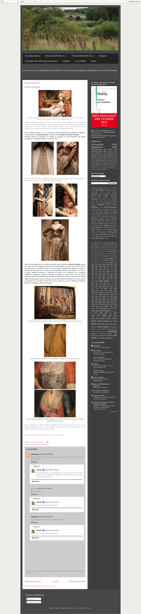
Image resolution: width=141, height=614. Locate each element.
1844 (111, 266)
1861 (115, 270)
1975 (107, 302)
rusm (77, 608)
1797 (98, 259)
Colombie (114, 199)
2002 (110, 313)
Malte (112, 216)
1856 (104, 270)
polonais (104, 157)
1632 (107, 249)
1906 (104, 283)
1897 (115, 279)
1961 (107, 299)
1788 (102, 257)
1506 (115, 244)
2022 (107, 324)
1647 (92, 251)
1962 (111, 299)
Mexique (114, 218)
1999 (97, 311)
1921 (107, 287)
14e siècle (107, 244)
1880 (103, 275)
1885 (96, 277)
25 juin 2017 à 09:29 (45, 488)
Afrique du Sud (107, 188)
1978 (92, 304)
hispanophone (96, 150)
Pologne (100, 223)
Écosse (114, 236)
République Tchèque (102, 227)
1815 (105, 260)
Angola (96, 191)
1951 (96, 297)
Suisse (109, 231)
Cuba (93, 202)
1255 (104, 242)
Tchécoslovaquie (112, 233)
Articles (30, 599)
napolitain (104, 167)
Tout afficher (114, 411)
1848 (100, 268)
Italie (115, 213)
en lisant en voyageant (101, 390)
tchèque (104, 162)
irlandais (112, 164)
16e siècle (113, 251)
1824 (95, 263)
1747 (115, 253)
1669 (101, 251)
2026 (96, 327)
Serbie (93, 231)
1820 (115, 260)
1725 (107, 253)
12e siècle (111, 242)
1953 (104, 297)
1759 (95, 255)
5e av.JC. (112, 329)
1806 (115, 259)
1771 (109, 255)
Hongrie (106, 211)
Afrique (100, 188)
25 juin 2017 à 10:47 (46, 517)
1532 (95, 246)
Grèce (100, 209)
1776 (115, 255)
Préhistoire (101, 335)
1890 (115, 277)
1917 (92, 287)
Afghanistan (94, 188)
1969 (111, 301)
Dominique (35, 517)
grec (101, 155)
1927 (105, 289)
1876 (115, 273)
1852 (115, 268)
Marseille (94, 218)
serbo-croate (95, 160)
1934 (111, 291)
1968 (107, 301)
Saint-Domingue (112, 229)
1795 (92, 259)
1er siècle (94, 313)
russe (93, 153)
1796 (95, 259)
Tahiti (97, 232)
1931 (97, 291)
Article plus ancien (77, 581)
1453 (102, 244)
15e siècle (114, 248)
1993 (100, 308)
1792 (108, 257)
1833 (96, 264)
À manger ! (66, 61)
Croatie (115, 201)
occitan (93, 169)
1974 (104, 302)
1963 (115, 299)
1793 (111, 257)
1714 (95, 253)
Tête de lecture (98, 370)
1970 (115, 301)
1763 (101, 255)
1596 (109, 247)
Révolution (108, 335)
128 (107, 242)
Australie (107, 193)
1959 (100, 299)
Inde (110, 211)
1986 (97, 306)
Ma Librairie (97, 350)
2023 (111, 324)
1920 (104, 287)
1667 (98, 251)
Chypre (108, 199)
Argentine (94, 193)
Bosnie (93, 197)
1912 (100, 285)
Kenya (103, 215)
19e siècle (105, 310)
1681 (107, 251)
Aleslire (96, 364)
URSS (101, 234)
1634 (110, 249)
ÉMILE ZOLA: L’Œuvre (100, 387)
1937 (96, 293)
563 (107, 329)
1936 (92, 293)
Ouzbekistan (114, 222)
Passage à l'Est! (98, 395)
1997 (115, 308)
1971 (92, 302)
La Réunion (99, 216)
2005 (98, 316)
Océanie (107, 222)
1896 (111, 279)
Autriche (114, 193)
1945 (100, 295)
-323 (92, 242)
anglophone (97, 147)
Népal (103, 222)
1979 (96, 304)
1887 (103, 277)
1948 (112, 295)
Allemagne (100, 190)
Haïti (101, 211)
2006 (104, 315)
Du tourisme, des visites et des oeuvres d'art (41, 61)
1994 (104, 308)
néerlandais (112, 167)
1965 (96, 301)
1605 (98, 249)
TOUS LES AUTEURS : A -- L (56, 56)
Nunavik (99, 222)
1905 (100, 283)
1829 (106, 263)
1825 (99, 262)
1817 (108, 260)
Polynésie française (109, 223)
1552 (112, 246)
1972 (96, 302)
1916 (115, 285)
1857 (108, 270)
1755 (92, 255)
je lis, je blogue (98, 377)
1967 (103, 301)
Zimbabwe (109, 236)
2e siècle (112, 327)
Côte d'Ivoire (99, 202)
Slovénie (104, 231)
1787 (98, 257)
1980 (100, 304)
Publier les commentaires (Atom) (44, 586)
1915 (112, 285)
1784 (95, 257)
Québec (107, 225)
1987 (101, 306)
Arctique (115, 191)
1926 (101, 289)
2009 (93, 319)
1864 (99, 271)
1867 (111, 271)
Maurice (108, 218)
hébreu (114, 157)
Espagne (100, 204)
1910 (92, 285)
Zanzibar (104, 236)
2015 (99, 321)
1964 (92, 301)
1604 (95, 249)
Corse (92, 201)
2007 (110, 316)
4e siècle (103, 329)
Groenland (94, 209)
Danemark (108, 202)
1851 (111, 268)
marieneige (35, 454)
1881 (107, 275)
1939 (104, 293)
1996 (111, 308)
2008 (115, 316)
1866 (107, 271)
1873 (104, 273)
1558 (96, 248)
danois (106, 159)
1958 (96, 299)
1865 (103, 271)
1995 (108, 308)
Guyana (115, 209)
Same (98, 167)
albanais (98, 164)
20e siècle (103, 326)
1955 (111, 297)
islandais (110, 153)
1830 (111, 263)
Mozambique (100, 220)
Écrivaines (103, 56)
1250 (101, 242)
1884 (92, 277)
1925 (96, 289)
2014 (93, 321)
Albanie (115, 188)
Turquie (96, 234)
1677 (104, 251)
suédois (93, 155)
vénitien (104, 169)
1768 (107, 255)
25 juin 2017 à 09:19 (46, 454)
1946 (104, 295)
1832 (92, 264)
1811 (95, 260)
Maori (115, 216)
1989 (111, 306)
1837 (111, 264)
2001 (106, 313)
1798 (101, 259)
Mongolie (93, 220)
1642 (115, 249)
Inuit (92, 213)
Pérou (101, 225)
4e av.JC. (97, 329)
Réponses (36, 466)
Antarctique (103, 191)
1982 (108, 304)
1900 (111, 281)
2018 (115, 321)
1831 (115, 263)
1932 (102, 291)
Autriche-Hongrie (96, 195)
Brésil (99, 197)
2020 (98, 324)
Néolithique (94, 335)
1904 (96, 283)
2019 (93, 324)
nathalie (34, 442)
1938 (100, 293)
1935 (115, 291)
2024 (115, 324)
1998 (93, 311)
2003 (115, 313)
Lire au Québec (80, 61)
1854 (96, 270)
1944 (96, 295)
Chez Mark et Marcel (32, 56)
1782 (92, 257)
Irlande (101, 213)
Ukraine (106, 234)
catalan (110, 160)
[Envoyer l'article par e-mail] (47, 442)
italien (110, 150)
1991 (92, 308)
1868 (115, 271)
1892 (96, 278)
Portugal (96, 225)
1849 (104, 268)
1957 (92, 299)
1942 (115, 293)
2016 (105, 321)
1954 (107, 297)
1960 (104, 299)
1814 (101, 260)
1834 (100, 264)
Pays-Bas (94, 223)
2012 (108, 318)
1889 (111, 277)
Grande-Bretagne (110, 207)
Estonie (107, 204)
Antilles (109, 191)
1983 (112, 304)
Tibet (92, 234)
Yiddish (103, 160)
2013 (114, 318)
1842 (104, 266)
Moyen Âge (112, 333)
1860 (112, 270)
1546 (109, 246)
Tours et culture (98, 357)
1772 (112, 255)
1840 (96, 266)
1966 (100, 301)
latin (115, 160)
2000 (101, 313)
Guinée (111, 209)
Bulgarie (106, 197)
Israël (111, 213)
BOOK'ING (97, 346)
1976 (111, 302)
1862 (92, 271)
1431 (99, 244)
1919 (100, 287)
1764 (104, 255)
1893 (99, 279)
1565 (99, 247)
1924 (92, 289)
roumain (97, 159)
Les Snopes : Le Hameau (100, 392)
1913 (104, 285)
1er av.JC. (114, 311)
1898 (92, 281)
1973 (100, 302)
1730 (110, 253)
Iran (97, 213)
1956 (115, 297)
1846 (92, 268)
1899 (96, 281)
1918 (96, 287)
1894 (103, 279)
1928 (110, 289)
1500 (112, 244)
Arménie (101, 193)
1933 (106, 291)
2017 (110, 321)
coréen (108, 166)
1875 (112, 273)
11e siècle (97, 242)
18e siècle (33, 444)
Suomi (93, 61)
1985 (92, 306)
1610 (101, 249)
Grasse (43, 132)
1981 (104, 304)
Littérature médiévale (98, 333)
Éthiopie (106, 238)
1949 (115, 295)
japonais (110, 152)
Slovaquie (98, 231)
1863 (96, 271)
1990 (115, 306)
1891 (92, 279)
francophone (97, 144)
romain (93, 166)
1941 (111, 293)
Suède (115, 231)
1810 (92, 260)
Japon (99, 215)
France (94, 207)
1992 (96, 308)
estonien (112, 162)
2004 (93, 316)
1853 (92, 270)
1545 (105, 246)
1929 (115, 289)
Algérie (93, 190)
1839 (92, 266)
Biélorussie (113, 195)
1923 (115, 287)
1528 (92, 246)
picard (98, 169)
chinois (113, 159)
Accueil (55, 581)
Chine (103, 199)
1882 (111, 275)
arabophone (101, 166)
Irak (95, 213)
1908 (112, 283)
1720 (101, 253)
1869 (92, 273)
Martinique (101, 218)
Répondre (34, 462)
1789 (105, 257)
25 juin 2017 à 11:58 (51, 502)
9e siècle (105, 331)
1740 (113, 253)
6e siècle (98, 331)
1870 (96, 273)
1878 (96, 275)
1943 (92, 295)
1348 (115, 242)
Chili (99, 199)
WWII (94, 338)
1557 (92, 248)
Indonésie (114, 211)
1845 (115, 266)
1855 (100, 270)
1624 (104, 249)
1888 (107, 277)
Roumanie (113, 225)
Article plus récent (33, 581)
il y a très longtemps (105, 338)
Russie (93, 227)
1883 (115, 275)
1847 (96, 268)
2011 (102, 318)
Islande (106, 213)
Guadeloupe (105, 209)
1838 (115, 264)
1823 (92, 262)
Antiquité (112, 331)
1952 (99, 297)
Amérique (107, 190)
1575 (102, 247)
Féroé (101, 207)
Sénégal (93, 232)
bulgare (105, 164)
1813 (98, 260)
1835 (103, 264)
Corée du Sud (108, 201)
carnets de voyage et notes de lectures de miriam (104, 403)
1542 (102, 246)
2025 (92, 327)
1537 (99, 246)
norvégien (96, 162)
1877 (92, 275)
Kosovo (113, 215)
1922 (111, 287)
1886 (99, 277)
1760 (98, 255)
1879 (100, 275)
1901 (115, 281)
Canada (94, 199)
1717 (98, 253)
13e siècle (94, 244)
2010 (98, 319)
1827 (102, 263)
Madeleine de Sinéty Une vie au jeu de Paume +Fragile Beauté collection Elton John (103, 407)
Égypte (93, 238)
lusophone (110, 155)
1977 (115, 302)
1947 (108, 295)
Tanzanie (103, 233)
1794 (115, 257)
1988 (106, 306)
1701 (92, 253)
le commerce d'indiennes (55, 435)
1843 (108, 266)
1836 (107, 264)
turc (92, 164)
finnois (101, 153)
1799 (104, 259)
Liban (109, 216)
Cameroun (114, 197)
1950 (92, 297)
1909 (115, 283)
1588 (105, 247)
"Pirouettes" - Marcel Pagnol (101, 347)
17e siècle (110, 259)
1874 (108, 273)
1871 (100, 273)
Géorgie (98, 211)
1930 (93, 291)
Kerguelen (108, 215)
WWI (115, 335)
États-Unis (100, 238)
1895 (107, 279)
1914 (108, 285)
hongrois (94, 157)
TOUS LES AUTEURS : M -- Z (83, 56)
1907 (108, 283)
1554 (115, 246)
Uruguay (111, 234)
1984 (115, 304)
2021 (103, 324)
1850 (108, 268)
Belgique (105, 195)
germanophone (96, 152)
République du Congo (101, 229)
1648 (95, 251)
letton (113, 166)
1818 (112, 260)
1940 (107, 293)
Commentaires (33, 602)
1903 (92, 283)
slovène (93, 167)
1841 (100, 266)
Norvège (107, 220)
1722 (104, 253)
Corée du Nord (99, 201)
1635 (113, 249)
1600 (92, 249)
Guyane (93, 211)
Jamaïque (93, 215)
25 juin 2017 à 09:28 (51, 470)
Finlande (114, 204)
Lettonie (104, 216)
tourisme (45, 444)
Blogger (89, 608)
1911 (96, 285)
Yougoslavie (97, 236)
